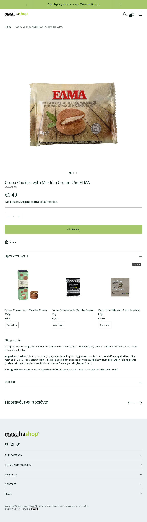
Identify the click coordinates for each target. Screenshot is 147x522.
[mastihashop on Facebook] (7, 444)
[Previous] (26, 4)
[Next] (121, 4)
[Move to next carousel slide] (139, 403)
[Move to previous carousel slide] (131, 403)
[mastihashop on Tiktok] (18, 444)
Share (13, 242)
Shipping (25, 201)
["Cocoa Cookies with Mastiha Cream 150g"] (27, 283)
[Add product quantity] (19, 216)
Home (8, 26)
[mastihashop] (16, 14)
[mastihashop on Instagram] (13, 444)
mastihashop (28, 505)
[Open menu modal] (140, 14)
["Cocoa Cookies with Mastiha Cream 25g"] (74, 283)
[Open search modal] (125, 14)
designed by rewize (18, 508)
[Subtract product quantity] (8, 216)
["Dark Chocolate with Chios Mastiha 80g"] (120, 283)
